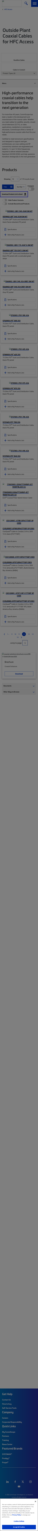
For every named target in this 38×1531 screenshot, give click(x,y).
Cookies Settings (19, 1521)
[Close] (35, 1501)
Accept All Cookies (19, 1527)
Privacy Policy (16, 1515)
